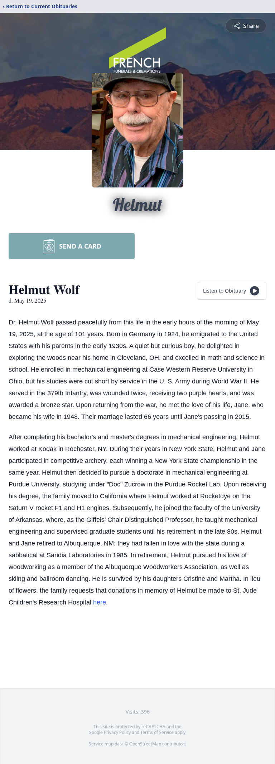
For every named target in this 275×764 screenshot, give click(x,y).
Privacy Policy (117, 732)
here (99, 602)
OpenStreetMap (145, 744)
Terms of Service (157, 732)
